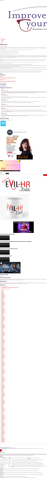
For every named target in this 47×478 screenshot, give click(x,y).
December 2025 (3, 295)
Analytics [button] (1, 471)
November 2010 (3, 409)
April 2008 (2, 429)
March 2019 (2, 346)
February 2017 (3, 362)
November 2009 (3, 417)
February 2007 (3, 438)
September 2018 (3, 350)
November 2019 (3, 341)
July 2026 (2, 290)
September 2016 (3, 365)
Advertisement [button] (1, 473)
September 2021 (3, 327)
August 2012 (2, 396)
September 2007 (3, 433)
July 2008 (2, 427)
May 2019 (2, 345)
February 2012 (3, 400)
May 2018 (2, 352)
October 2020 (3, 334)
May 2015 (2, 375)
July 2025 (2, 298)
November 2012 (3, 394)
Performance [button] (1, 469)
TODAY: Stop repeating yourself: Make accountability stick (8, 81)
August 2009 (2, 419)
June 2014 (2, 382)
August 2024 (2, 305)
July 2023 (2, 313)
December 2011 (3, 401)
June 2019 (2, 344)
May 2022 (2, 322)
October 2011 (3, 402)
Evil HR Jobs (25, 477)
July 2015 (2, 374)
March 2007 (2, 437)
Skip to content (1, 0)
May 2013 (2, 390)
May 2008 (2, 428)
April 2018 (2, 353)
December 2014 (3, 378)
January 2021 (2, 332)
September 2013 (3, 388)
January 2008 (2, 431)
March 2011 (2, 407)
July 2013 (2, 389)
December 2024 (3, 302)
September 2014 (3, 380)
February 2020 (3, 339)
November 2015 (3, 371)
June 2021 (2, 329)
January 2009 (2, 423)
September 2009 (3, 418)
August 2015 (2, 373)
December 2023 (3, 310)
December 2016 (3, 363)
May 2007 (2, 436)
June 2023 (2, 314)
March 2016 (2, 369)
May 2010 (2, 413)
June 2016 (2, 367)
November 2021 (3, 326)
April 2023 (2, 315)
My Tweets (1, 276)
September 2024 (3, 304)
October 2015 (3, 372)
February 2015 (3, 377)
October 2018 (3, 349)
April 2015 (2, 376)
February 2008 (3, 430)
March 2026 (2, 293)
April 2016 (2, 368)
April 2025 (2, 300)
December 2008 (3, 424)
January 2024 (2, 309)
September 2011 (3, 403)
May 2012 (2, 398)
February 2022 (3, 324)
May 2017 (2, 360)
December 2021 (3, 325)
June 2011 (2, 405)
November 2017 (3, 356)
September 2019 (3, 342)
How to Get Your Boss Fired (4, 286)
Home (2, 38)
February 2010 (3, 415)
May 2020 (2, 337)
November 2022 (3, 318)
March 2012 (2, 399)
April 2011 (2, 406)
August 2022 (2, 320)
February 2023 (3, 316)
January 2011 (2, 408)
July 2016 (2, 366)
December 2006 (3, 439)
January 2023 (2, 317)
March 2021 (2, 331)
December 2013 (3, 386)
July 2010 (2, 412)
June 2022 (2, 321)
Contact (2, 40)
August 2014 (2, 381)
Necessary (2, 456)
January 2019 (2, 347)
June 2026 (2, 291)
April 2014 (2, 383)
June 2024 (2, 306)
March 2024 (2, 308)
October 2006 (3, 440)
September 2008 (3, 426)
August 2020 (2, 335)
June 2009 (2, 420)
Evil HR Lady (5, 46)
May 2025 (2, 299)
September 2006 (3, 441)
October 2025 (3, 296)
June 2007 (2, 435)
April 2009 (2, 421)
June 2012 (2, 397)
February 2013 (3, 392)
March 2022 (2, 323)
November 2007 (3, 432)
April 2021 (2, 330)
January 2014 (2, 385)
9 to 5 (2, 288)
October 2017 (3, 357)
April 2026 (2, 292)
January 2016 (2, 370)
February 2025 (3, 301)
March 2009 (2, 422)
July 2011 (2, 404)
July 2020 (2, 336)
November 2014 (3, 379)
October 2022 (3, 319)
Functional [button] (1, 467)
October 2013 (3, 387)
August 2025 (2, 297)
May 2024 (2, 307)
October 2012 (3, 395)
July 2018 (2, 351)
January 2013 (2, 393)
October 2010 (3, 410)
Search (1, 172)
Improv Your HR (3, 39)
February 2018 (3, 354)
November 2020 (3, 333)
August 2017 (2, 358)
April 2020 (2, 338)
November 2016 (3, 364)
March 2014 (2, 384)
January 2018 (2, 355)
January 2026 (2, 294)
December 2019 (3, 340)
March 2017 (2, 361)
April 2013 (2, 391)
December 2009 (3, 416)
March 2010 (2, 414)
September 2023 (3, 312)
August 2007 (2, 434)
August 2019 (2, 343)
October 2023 (3, 311)
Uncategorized (1, 42)
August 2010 (2, 411)
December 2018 (3, 348)
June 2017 (2, 359)
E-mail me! (1, 279)
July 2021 (2, 328)
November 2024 (3, 303)
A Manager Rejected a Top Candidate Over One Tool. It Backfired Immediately (10, 287)
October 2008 (3, 425)
